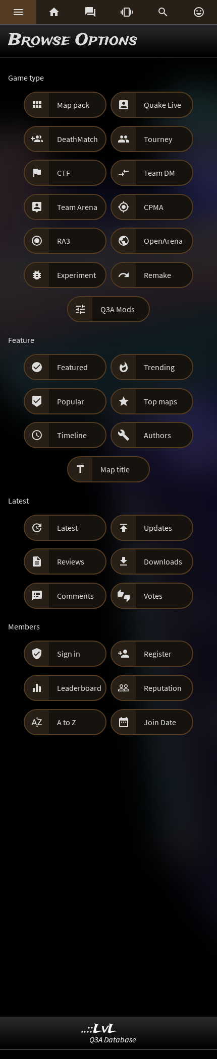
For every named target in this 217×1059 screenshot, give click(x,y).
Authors (157, 435)
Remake (157, 275)
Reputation (163, 688)
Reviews (70, 561)
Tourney (158, 139)
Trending (159, 367)
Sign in (68, 654)
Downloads (163, 561)
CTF (63, 173)
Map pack (73, 105)
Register (158, 654)
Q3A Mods (117, 309)
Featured (72, 367)
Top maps (160, 401)
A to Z (66, 722)
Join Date (160, 722)
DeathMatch (77, 139)
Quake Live (162, 105)
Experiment (76, 275)
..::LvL (99, 1029)
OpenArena (163, 241)
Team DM (159, 173)
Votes (153, 596)
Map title (115, 469)
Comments (75, 596)
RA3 (63, 241)
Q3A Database (112, 1039)
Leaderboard (79, 688)
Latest (67, 528)
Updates (158, 528)
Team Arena (77, 207)
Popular (70, 401)
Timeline (72, 435)
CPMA (154, 207)
